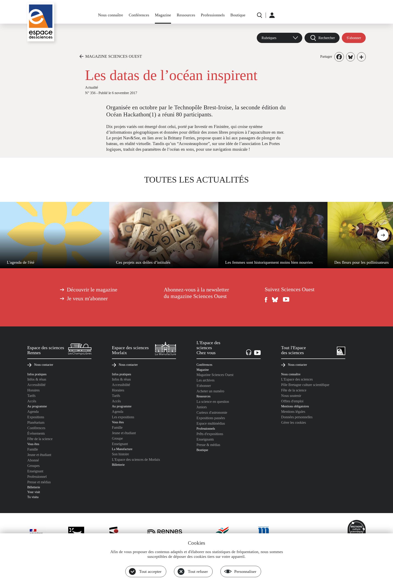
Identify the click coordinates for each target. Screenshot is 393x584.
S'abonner (354, 38)
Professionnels (213, 15)
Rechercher (326, 38)
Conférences (139, 15)
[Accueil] (40, 22)
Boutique (237, 15)
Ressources (186, 15)
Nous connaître (110, 15)
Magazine (163, 15)
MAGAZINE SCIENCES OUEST (113, 56)
